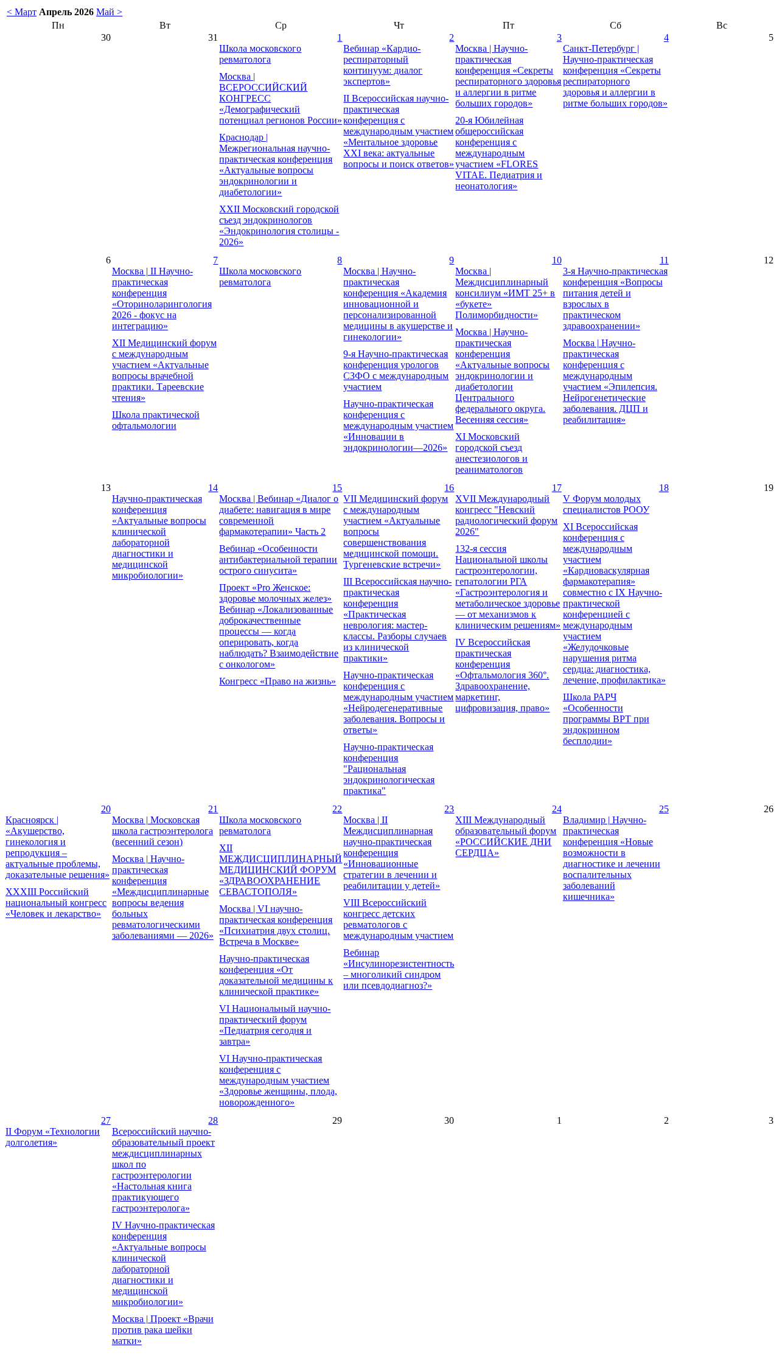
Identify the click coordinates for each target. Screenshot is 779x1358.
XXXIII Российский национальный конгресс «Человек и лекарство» (56, 902)
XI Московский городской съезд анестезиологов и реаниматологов (491, 453)
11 (664, 260)
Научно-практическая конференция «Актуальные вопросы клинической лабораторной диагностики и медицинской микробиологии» (159, 536)
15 (337, 487)
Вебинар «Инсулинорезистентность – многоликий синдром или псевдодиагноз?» (398, 969)
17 (557, 487)
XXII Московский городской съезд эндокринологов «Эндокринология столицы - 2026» (279, 225)
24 (557, 809)
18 (664, 487)
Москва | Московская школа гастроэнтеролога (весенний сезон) (162, 831)
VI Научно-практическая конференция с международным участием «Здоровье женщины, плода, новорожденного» (278, 1080)
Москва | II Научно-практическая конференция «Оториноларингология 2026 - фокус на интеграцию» (162, 298)
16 (449, 487)
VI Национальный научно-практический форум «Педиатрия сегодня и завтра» (274, 1024)
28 (213, 1120)
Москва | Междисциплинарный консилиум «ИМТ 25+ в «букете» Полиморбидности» (505, 293)
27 (106, 1120)
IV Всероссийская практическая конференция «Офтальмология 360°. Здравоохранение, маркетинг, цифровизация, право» (502, 675)
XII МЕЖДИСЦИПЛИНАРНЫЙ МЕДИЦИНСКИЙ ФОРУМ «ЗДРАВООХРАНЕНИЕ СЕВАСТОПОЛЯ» (280, 870)
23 (449, 809)
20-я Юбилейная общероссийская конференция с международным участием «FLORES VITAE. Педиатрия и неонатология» (498, 153)
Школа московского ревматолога (260, 53)
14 (213, 487)
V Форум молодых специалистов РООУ (606, 504)
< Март (22, 12)
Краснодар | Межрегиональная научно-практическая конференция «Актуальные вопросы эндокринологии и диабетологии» (275, 164)
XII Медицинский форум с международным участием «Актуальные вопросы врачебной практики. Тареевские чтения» (164, 370)
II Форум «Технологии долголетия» (52, 1136)
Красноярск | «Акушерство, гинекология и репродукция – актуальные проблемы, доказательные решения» (57, 847)
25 (664, 809)
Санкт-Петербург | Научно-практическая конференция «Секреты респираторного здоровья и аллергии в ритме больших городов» (615, 75)
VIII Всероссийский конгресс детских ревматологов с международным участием (398, 919)
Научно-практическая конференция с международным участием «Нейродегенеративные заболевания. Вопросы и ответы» (398, 702)
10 (557, 260)
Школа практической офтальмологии (156, 420)
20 (106, 809)
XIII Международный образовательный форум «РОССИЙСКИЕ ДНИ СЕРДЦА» (505, 836)
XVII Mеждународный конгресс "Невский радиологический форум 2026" (506, 515)
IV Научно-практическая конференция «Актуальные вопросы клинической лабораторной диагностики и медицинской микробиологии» (163, 1263)
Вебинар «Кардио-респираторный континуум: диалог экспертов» (382, 64)
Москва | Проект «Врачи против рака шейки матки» (163, 1330)
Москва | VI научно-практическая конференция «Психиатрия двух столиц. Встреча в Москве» (275, 925)
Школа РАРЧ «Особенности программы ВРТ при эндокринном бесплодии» (606, 719)
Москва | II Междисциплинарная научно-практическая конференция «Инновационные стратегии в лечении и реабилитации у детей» (391, 853)
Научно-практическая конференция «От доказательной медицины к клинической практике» (276, 975)
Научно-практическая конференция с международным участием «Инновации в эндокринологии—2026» (398, 426)
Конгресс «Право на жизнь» (277, 681)
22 (337, 809)
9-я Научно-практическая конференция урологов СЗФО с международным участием (396, 370)
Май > (109, 12)
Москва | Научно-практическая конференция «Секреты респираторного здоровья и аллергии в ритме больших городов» (508, 75)
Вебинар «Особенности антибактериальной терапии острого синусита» (278, 559)
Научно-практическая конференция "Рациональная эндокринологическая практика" (389, 769)
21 (213, 809)
